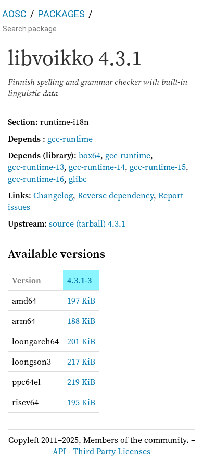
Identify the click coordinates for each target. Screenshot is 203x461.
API (59, 451)
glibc (78, 178)
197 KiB (81, 300)
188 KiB (81, 321)
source (61, 223)
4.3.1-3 (79, 280)
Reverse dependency (116, 195)
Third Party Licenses (111, 451)
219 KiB (81, 382)
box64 (89, 155)
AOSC (14, 13)
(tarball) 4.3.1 (100, 223)
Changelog (53, 195)
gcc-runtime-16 (36, 178)
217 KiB (81, 361)
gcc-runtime (70, 138)
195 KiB (81, 402)
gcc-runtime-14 (97, 166)
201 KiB (81, 341)
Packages (61, 13)
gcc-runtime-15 (158, 166)
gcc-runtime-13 (36, 166)
